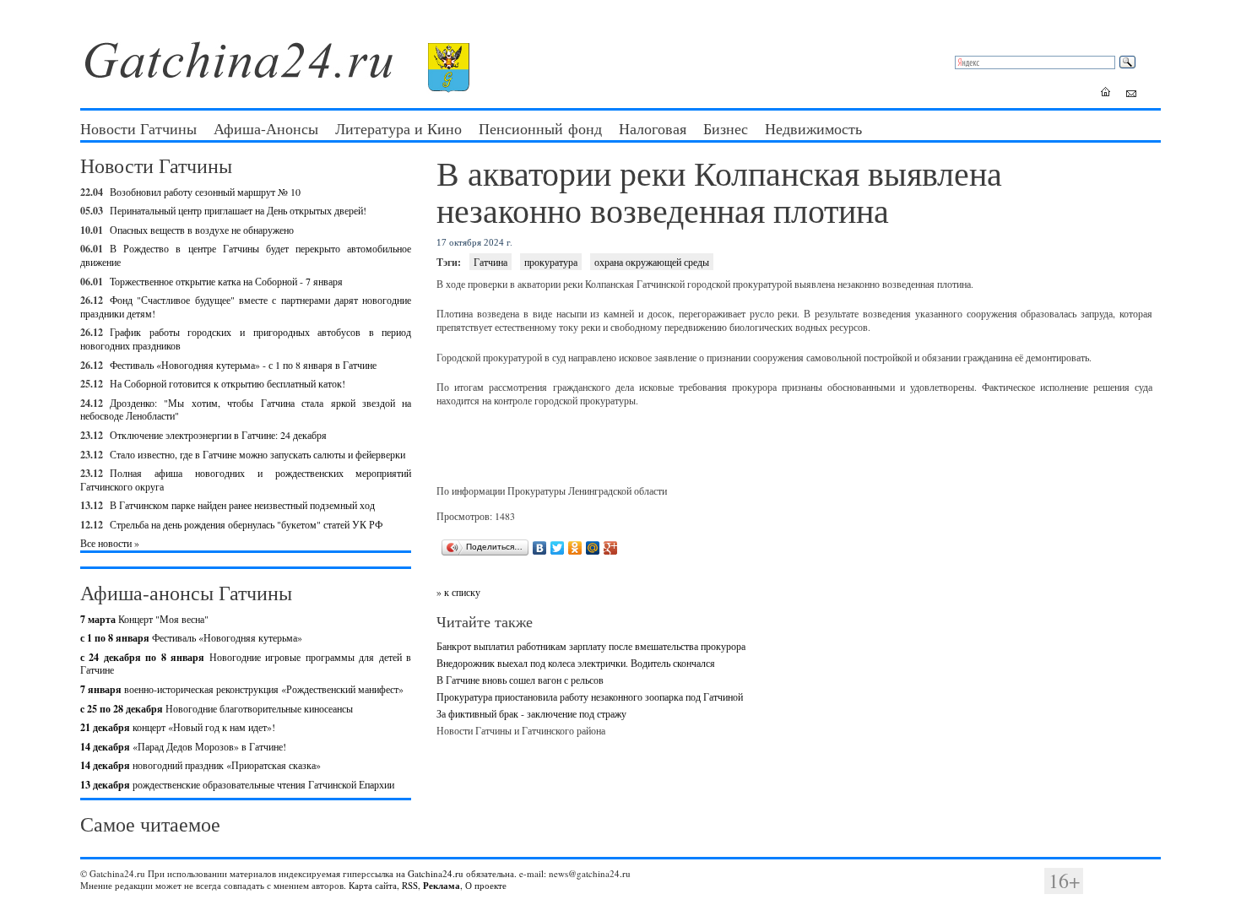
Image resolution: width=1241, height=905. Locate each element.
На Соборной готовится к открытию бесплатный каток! (227, 383)
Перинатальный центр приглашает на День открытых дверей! (238, 210)
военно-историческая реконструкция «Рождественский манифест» (242, 689)
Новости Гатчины (138, 128)
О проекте (486, 885)
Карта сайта (373, 885)
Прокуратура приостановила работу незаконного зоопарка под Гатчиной (589, 696)
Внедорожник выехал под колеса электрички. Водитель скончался (575, 662)
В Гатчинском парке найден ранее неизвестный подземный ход (242, 505)
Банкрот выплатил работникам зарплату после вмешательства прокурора (590, 646)
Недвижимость (813, 128)
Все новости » (109, 543)
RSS (410, 885)
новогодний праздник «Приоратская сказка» (200, 765)
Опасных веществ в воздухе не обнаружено (202, 229)
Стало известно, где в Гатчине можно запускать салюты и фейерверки (257, 454)
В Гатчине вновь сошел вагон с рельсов (520, 679)
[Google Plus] (611, 548)
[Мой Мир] (593, 548)
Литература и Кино (398, 128)
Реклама (441, 885)
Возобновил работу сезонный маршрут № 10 (205, 191)
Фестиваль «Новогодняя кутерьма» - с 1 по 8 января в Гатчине (243, 364)
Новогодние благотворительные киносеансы (216, 708)
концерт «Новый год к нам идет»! (177, 727)
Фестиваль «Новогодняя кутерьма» (191, 637)
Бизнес (725, 128)
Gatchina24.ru (435, 873)
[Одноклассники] (575, 548)
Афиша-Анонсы (266, 128)
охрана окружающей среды (651, 261)
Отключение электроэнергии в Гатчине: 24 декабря (218, 435)
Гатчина (490, 261)
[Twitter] (557, 548)
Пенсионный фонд (540, 128)
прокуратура (550, 261)
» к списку (458, 592)
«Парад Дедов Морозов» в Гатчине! (183, 746)
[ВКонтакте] (540, 548)
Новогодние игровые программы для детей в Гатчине (245, 663)
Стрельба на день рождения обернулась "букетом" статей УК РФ (246, 524)
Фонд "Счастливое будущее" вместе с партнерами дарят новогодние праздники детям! (245, 306)
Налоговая (652, 128)
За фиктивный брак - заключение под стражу (531, 713)
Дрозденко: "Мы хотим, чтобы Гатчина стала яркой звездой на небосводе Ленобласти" (245, 409)
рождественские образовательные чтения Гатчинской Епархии (237, 784)
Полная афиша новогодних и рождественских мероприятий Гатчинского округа (245, 479)
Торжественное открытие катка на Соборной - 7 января (226, 281)
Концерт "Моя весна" (144, 619)
